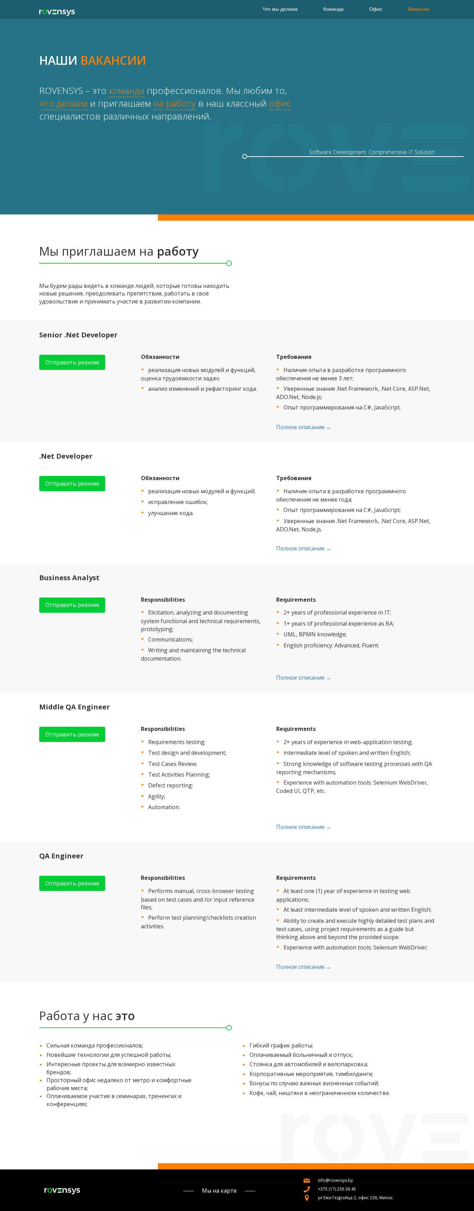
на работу (174, 103)
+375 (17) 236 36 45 (337, 1189)
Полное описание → (303, 427)
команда (126, 90)
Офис (375, 8)
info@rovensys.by (335, 1180)
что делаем (63, 103)
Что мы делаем (280, 8)
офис (280, 103)
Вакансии (419, 8)
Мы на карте (219, 1190)
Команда (333, 8)
